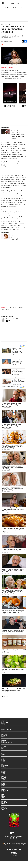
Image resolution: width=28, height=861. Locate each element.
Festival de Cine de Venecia (15, 307)
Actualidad (3, 777)
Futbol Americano (5, 733)
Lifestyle (3, 736)
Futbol (3, 730)
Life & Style (4, 720)
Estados (3, 759)
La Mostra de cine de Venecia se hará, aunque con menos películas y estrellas (18, 135)
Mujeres (3, 749)
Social (2, 766)
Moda (2, 788)
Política (3, 753)
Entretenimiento (17, 7)
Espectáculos (4, 784)
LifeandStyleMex (11, 838)
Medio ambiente (4, 765)
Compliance (14, 852)
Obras (2, 747)
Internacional (4, 745)
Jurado (2, 809)
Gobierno (3, 754)
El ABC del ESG (4, 772)
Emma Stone (5, 309)
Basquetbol (4, 734)
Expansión (4, 740)
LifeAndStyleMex (17, 838)
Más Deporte (4, 735)
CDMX (2, 758)
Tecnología (3, 746)
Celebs (2, 797)
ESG (2, 748)
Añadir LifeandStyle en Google (9, 44)
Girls (12, 235)
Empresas (3, 741)
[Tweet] (23, 41)
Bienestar (3, 807)
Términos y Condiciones (14, 849)
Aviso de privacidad (14, 851)
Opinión (3, 760)
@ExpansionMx (11, 321)
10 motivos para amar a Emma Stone (18, 238)
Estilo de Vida (4, 808)
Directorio (14, 855)
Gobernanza (4, 767)
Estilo (7, 7)
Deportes (3, 723)
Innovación (3, 771)
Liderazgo (3, 778)
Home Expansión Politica (6, 742)
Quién (3, 783)
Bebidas (3, 803)
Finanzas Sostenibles (5, 770)
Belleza (3, 789)
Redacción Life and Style (13, 318)
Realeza (3, 785)
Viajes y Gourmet (4, 727)
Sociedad (3, 761)
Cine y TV (3, 724)
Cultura (3, 791)
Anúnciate (14, 853)
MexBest (3, 801)
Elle (2, 794)
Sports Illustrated (7, 729)
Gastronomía (4, 802)
